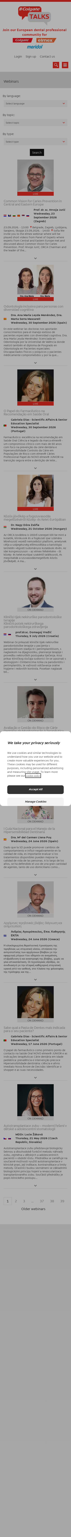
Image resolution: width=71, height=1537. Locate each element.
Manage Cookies (35, 802)
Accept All (35, 789)
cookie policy (33, 775)
